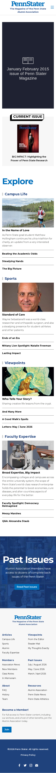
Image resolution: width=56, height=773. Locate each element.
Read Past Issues (27, 586)
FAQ (4, 690)
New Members (9, 669)
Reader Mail (34, 643)
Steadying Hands (12, 261)
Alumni (5, 648)
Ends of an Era (11, 338)
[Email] (36, 765)
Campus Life (16, 194)
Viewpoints (15, 363)
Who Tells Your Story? (17, 399)
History (5, 694)
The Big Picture (12, 268)
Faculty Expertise (20, 436)
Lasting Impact (11, 353)
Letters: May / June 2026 (17, 426)
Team (5, 699)
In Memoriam (9, 678)
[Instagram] (31, 765)
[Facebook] (19, 765)
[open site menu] (52, 7)
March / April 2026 (37, 673)
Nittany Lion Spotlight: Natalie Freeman (26, 345)
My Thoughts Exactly (38, 648)
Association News (11, 664)
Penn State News (37, 694)
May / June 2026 (36, 669)
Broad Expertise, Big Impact (21, 472)
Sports (11, 278)
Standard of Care (13, 314)
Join (6, 729)
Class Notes (8, 673)
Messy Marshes (11, 513)
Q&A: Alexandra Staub (15, 521)
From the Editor (36, 639)
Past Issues (35, 660)
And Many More (12, 411)
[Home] (28, 5)
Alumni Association (37, 690)
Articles (7, 634)
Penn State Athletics (38, 699)
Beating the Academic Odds (19, 253)
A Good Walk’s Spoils (15, 419)
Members (8, 660)
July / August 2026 (37, 664)
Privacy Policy (28, 755)
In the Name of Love (15, 230)
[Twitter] (25, 765)
